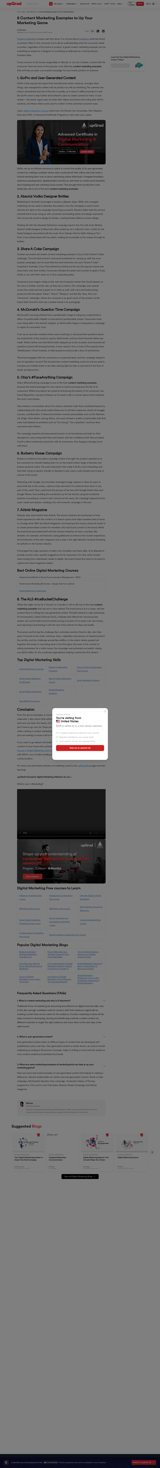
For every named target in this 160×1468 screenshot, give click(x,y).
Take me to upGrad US (79, 748)
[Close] (105, 711)
